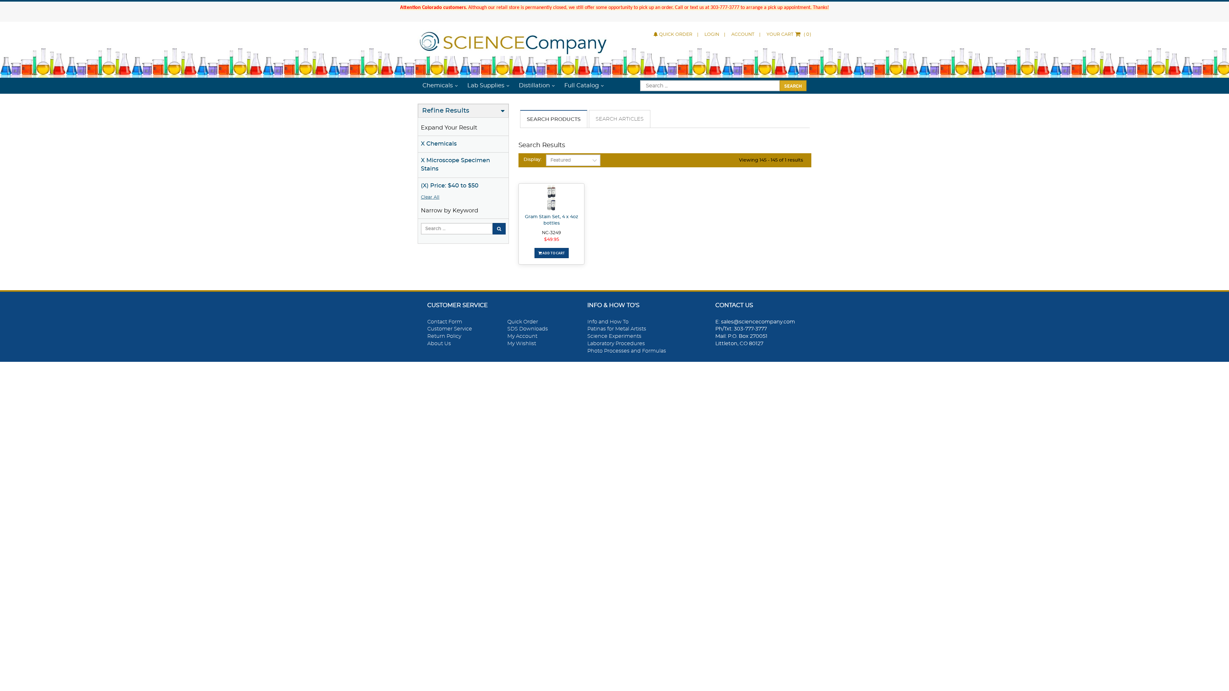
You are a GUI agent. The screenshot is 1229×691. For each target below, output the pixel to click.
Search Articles (620, 119)
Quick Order (675, 34)
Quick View (551, 198)
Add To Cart (553, 252)
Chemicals (437, 86)
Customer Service (449, 328)
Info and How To (608, 321)
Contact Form (444, 321)
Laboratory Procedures (616, 343)
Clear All (430, 197)
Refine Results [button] (445, 110)
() (789, 34)
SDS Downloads (527, 328)
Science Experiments (614, 336)
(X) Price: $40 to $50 (449, 186)
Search (793, 86)
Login (711, 34)
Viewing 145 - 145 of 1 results (771, 160)
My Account (522, 336)
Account (742, 34)
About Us (439, 343)
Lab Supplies (485, 86)
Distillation (534, 86)
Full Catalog (581, 86)
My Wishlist (521, 343)
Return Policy (444, 336)
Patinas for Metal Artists (616, 328)
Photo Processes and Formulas (626, 350)
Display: (533, 159)
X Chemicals (439, 144)
